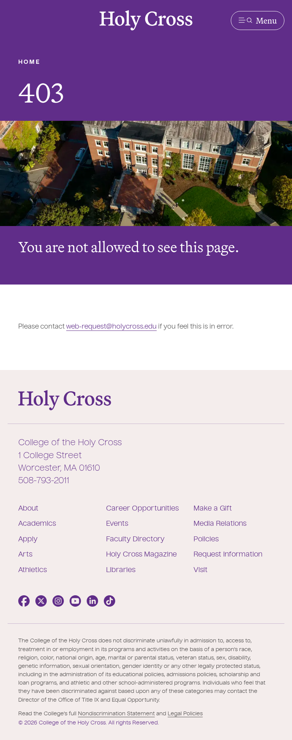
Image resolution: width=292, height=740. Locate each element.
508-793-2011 (43, 481)
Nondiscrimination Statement (116, 713)
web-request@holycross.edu (111, 327)
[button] (257, 20)
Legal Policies (185, 713)
